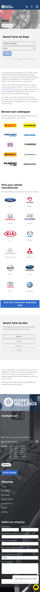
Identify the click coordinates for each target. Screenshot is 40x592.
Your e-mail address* (9, 541)
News (4, 508)
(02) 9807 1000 (8, 89)
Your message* (7, 562)
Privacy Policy (28, 59)
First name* (5, 527)
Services (5, 495)
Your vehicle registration (10, 548)
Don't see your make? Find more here (20, 304)
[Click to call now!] (26, 7)
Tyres (3, 486)
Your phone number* (15, 534)
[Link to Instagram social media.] (36, 441)
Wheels (5, 491)
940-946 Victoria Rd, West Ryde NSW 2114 (16, 437)
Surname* (25, 527)
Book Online (7, 499)
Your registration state (10, 555)
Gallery (4, 512)
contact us (26, 87)
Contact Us (6, 503)
